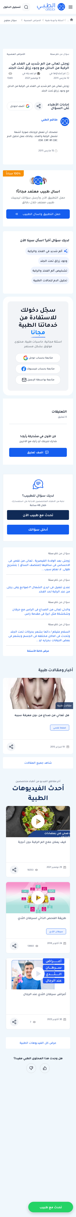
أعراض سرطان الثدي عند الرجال (44, 994)
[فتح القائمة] (69, 7)
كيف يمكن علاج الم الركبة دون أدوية (42, 842)
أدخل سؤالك (38, 529)
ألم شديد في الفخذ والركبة (45, 251)
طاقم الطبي (49, 119)
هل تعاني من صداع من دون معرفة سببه (42, 715)
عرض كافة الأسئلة (38, 651)
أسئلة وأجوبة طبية (54, 20)
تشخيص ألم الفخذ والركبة (50, 270)
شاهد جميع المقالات (38, 763)
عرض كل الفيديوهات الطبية (38, 1043)
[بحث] (26, 7)
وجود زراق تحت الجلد (53, 261)
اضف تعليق (35, 452)
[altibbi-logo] (51, 7)
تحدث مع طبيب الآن (38, 515)
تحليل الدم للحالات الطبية (50, 280)
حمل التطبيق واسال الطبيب (41, 214)
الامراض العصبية (32, 20)
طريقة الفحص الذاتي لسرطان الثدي (42, 918)
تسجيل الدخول (12, 7)
